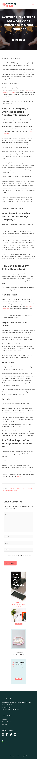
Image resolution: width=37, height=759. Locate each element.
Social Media (9, 490)
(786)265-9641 (6, 707)
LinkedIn (23, 488)
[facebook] (7, 734)
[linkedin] (15, 734)
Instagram (17, 488)
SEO (3, 490)
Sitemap (4, 724)
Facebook (11, 488)
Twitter (15, 490)
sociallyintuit (24, 34)
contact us (19, 476)
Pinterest (29, 488)
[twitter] (11, 734)
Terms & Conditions (7, 722)
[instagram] (3, 734)
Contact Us (5, 719)
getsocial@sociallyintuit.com (10, 709)
